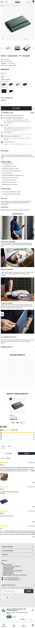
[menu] (2, 2)
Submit (28, 591)
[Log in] (28, 2)
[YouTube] (11, 597)
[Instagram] (7, 597)
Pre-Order (16, 108)
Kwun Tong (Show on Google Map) (11, 566)
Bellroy (7, 59)
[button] (29, 39)
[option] (17, 24)
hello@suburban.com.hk (14, 579)
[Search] (6, 2)
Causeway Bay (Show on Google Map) (12, 570)
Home (2, 5)
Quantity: (3, 100)
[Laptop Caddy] (17, 406)
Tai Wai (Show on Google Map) (14, 575)
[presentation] (24, 422)
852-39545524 (9, 567)
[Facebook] (3, 597)
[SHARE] (33, 108)
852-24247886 (9, 572)
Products (7, 5)
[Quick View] (10, 399)
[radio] (2, 76)
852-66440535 (14, 578)
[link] (9, 384)
